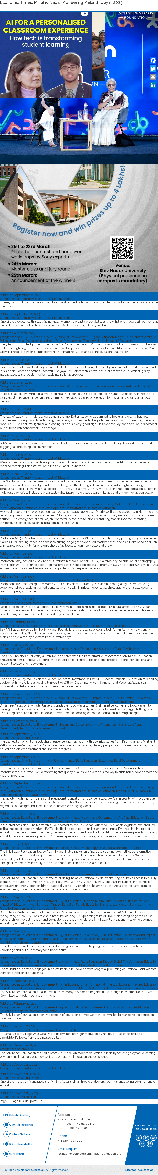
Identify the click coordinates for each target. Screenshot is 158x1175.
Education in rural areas (101, 904)
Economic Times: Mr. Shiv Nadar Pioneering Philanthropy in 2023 (61, 2)
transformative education (42, 908)
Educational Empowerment (71, 337)
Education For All (73, 904)
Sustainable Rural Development (61, 340)
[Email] (153, 77)
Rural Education (28, 340)
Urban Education (26, 390)
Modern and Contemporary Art (135, 337)
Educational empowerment (133, 938)
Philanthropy (8, 340)
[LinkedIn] (153, 85)
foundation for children (15, 942)
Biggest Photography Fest (38, 580)
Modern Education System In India (111, 701)
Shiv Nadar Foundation (30, 1170)
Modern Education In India (135, 904)
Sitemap (130, 1170)
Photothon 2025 (82, 580)
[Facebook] (153, 60)
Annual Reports (31, 737)
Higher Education (102, 337)
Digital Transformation (66, 938)
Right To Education (12, 908)
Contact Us (145, 1170)
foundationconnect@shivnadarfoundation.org (90, 1153)
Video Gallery (20, 1134)
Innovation (64, 580)
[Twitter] (153, 69)
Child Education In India (36, 337)
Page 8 (16, 1101)
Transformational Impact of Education (46, 298)
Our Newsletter (22, 1144)
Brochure (17, 1154)
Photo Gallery (20, 1115)
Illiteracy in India (101, 504)
